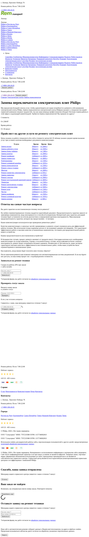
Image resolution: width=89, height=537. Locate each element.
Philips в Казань (6, 34)
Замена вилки (6, 146)
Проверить (5, 295)
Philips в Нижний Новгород (11, 32)
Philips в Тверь (6, 36)
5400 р (43, 185)
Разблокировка (6, 161)
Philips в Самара (7, 40)
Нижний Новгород (49, 416)
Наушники (32, 59)
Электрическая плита (13, 61)
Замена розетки (7, 154)
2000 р (43, 146)
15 (35, 175)
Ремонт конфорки (7, 156)
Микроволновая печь (30, 57)
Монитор (24, 59)
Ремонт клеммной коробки (11, 163)
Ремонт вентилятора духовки (12, 185)
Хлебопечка (17, 57)
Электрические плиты (15, 97)
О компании (9, 72)
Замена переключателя (32, 97)
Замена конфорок (7, 194)
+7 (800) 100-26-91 (7, 10)
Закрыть (4, 535)
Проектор (8, 59)
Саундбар (25, 61)
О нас (3, 391)
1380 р (43, 151)
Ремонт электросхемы (9, 187)
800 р (43, 199)
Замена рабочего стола (9, 149)
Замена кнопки (6, 199)
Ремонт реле (5, 189)
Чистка (3, 192)
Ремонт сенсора (7, 177)
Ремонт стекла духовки (9, 168)
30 (35, 146)
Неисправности (11, 70)
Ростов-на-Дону (7, 416)
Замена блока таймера (9, 151)
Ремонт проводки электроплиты (13, 173)
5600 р (43, 187)
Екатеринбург (18, 416)
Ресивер (32, 61)
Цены (32, 391)
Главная (4, 97)
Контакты (8, 74)
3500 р (43, 149)
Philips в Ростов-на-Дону (10, 24)
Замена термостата (8, 158)
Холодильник (72, 59)
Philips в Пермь (6, 38)
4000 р (43, 158)
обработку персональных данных (43, 279)
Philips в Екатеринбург (9, 26)
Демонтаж (5, 182)
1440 (36, 156)
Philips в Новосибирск (9, 47)
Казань (59, 416)
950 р (43, 173)
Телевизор (16, 59)
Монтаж (4, 170)
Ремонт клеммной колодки (11, 196)
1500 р (43, 161)
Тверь (64, 416)
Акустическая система (43, 61)
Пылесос (67, 57)
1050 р (43, 163)
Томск (39, 416)
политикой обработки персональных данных (17, 444)
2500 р (43, 165)
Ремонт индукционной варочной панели (16, 180)
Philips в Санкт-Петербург (10, 28)
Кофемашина (43, 57)
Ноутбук (56, 59)
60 (35, 151)
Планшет (63, 59)
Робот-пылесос (76, 57)
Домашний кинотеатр (44, 59)
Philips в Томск (6, 30)
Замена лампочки (7, 175)
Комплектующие (11, 68)
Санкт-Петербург (30, 416)
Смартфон (9, 57)
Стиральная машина (56, 57)
